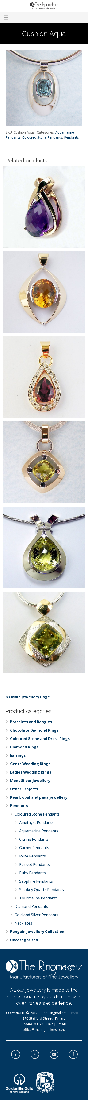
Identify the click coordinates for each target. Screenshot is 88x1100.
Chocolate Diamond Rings (34, 730)
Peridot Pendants (34, 864)
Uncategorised (24, 939)
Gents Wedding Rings (30, 763)
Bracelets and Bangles (31, 721)
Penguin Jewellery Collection (37, 931)
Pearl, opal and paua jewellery (38, 797)
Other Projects (24, 789)
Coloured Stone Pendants (42, 137)
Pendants (71, 137)
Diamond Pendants (31, 906)
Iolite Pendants (32, 856)
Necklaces (23, 923)
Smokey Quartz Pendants (41, 889)
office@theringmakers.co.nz (44, 1029)
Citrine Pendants (34, 839)
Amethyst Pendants (36, 822)
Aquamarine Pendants (38, 830)
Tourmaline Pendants (38, 898)
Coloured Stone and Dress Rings (40, 738)
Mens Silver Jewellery (30, 780)
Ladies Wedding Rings (30, 772)
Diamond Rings (24, 747)
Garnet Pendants (34, 847)
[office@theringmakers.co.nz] (56, 1054)
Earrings (18, 755)
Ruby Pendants (32, 872)
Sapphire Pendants (36, 881)
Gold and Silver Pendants (36, 914)
